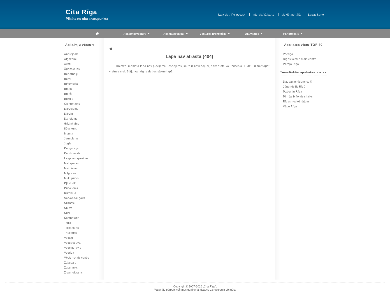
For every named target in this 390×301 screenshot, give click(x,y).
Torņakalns (71, 227)
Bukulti (68, 98)
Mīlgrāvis (70, 173)
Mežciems (70, 168)
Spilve (68, 208)
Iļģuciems (70, 128)
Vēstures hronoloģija (213, 33)
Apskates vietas (174, 33)
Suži (67, 213)
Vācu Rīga (290, 106)
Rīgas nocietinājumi (296, 101)
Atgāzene (70, 59)
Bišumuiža (71, 84)
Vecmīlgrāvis (72, 247)
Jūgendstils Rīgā (294, 86)
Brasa (68, 88)
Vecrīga (69, 252)
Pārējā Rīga (291, 64)
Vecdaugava (72, 242)
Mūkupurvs (71, 178)
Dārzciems (71, 108)
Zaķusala (70, 262)
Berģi (67, 79)
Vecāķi (68, 237)
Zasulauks (71, 267)
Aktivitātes (252, 33)
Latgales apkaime (76, 158)
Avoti (67, 64)
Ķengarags (71, 148)
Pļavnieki (70, 183)
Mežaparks (71, 163)
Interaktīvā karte (263, 14)
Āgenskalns (72, 69)
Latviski (223, 14)
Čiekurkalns (72, 103)
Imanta (68, 133)
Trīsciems (70, 232)
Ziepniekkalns (73, 272)
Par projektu (291, 33)
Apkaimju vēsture (135, 33)
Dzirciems (70, 118)
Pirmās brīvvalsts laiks (298, 96)
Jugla (68, 143)
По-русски (238, 14)
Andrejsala (71, 54)
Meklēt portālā (291, 14)
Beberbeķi (71, 74)
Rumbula (70, 193)
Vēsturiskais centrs (76, 257)
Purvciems (71, 188)
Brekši (68, 93)
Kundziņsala (72, 153)
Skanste (69, 203)
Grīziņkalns (71, 123)
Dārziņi (69, 113)
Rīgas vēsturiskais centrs (299, 59)
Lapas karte (316, 14)
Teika (67, 223)
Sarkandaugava (74, 198)
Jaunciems (71, 138)
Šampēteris (71, 218)
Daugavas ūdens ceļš (297, 81)
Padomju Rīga (292, 91)
